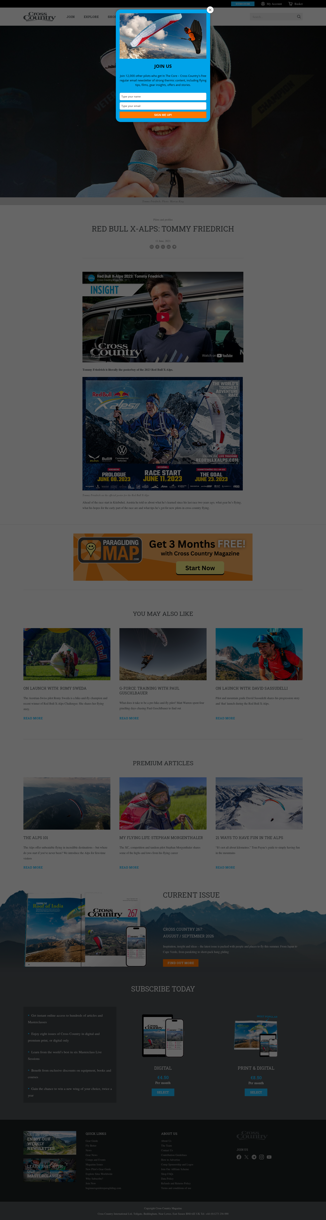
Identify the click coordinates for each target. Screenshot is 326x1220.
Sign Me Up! (163, 115)
